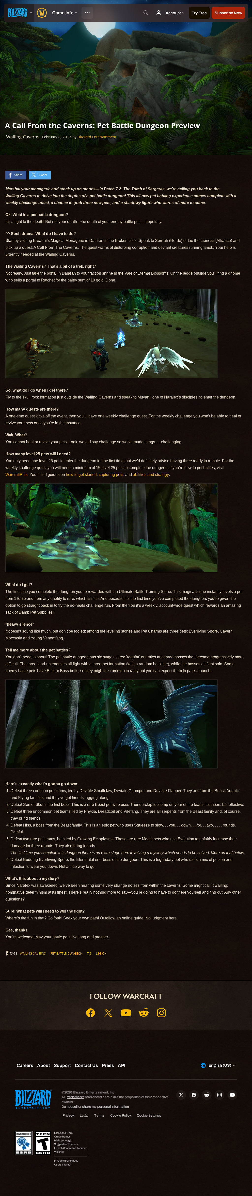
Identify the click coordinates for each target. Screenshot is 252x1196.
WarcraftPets (16, 474)
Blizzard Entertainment (97, 136)
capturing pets (111, 474)
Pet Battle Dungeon (66, 953)
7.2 (89, 953)
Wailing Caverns (33, 953)
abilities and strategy (151, 474)
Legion (101, 953)
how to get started (81, 474)
